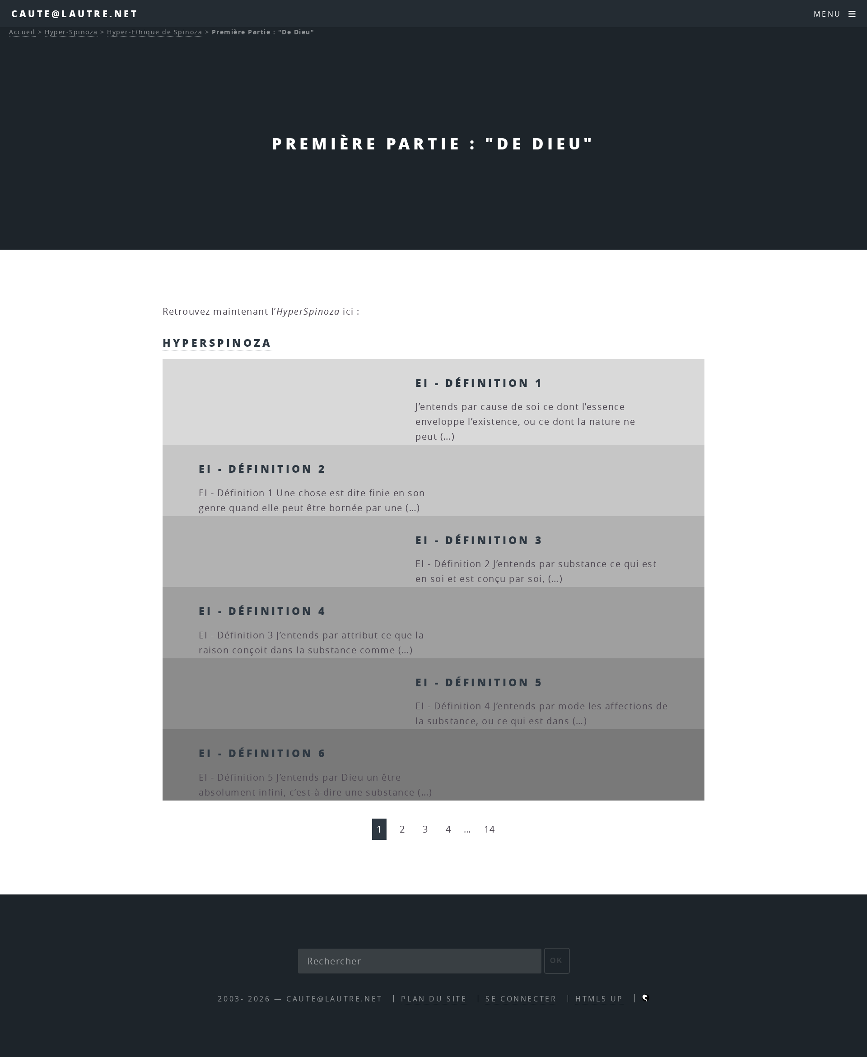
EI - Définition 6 (262, 752)
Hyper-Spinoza (71, 32)
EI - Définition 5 (479, 682)
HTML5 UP (599, 999)
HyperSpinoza (217, 342)
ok (557, 960)
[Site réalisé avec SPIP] (645, 999)
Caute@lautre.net (74, 13)
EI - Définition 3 (479, 539)
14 (489, 829)
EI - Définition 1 (479, 382)
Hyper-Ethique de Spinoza (154, 32)
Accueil (22, 32)
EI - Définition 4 (262, 610)
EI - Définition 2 (262, 468)
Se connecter (521, 999)
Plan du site (434, 999)
